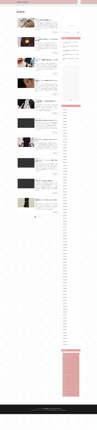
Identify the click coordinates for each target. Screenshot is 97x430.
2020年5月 (65, 326)
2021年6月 (65, 288)
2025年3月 (65, 159)
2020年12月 (65, 306)
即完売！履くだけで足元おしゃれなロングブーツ (46, 120)
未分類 (65, 383)
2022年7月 (65, 253)
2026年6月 (65, 115)
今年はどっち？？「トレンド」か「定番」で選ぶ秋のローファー (46, 161)
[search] (78, 32)
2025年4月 (65, 156)
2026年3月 (65, 124)
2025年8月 (65, 144)
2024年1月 (65, 200)
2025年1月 (65, 165)
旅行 (64, 380)
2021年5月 (65, 291)
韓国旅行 (65, 395)
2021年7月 (65, 285)
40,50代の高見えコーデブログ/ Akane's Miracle (52, 408)
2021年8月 (65, 282)
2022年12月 (65, 238)
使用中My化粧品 (67, 374)
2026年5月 (65, 118)
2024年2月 (65, 197)
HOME (18, 5)
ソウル (65, 365)
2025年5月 (65, 153)
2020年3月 (65, 332)
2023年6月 (65, 221)
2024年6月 (65, 185)
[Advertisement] (70, 18)
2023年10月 (65, 209)
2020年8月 (65, 317)
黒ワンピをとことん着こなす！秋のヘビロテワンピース (46, 140)
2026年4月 (65, 121)
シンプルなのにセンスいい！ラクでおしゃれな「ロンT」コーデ (71, 43)
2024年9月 (65, 177)
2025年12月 (65, 133)
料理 (64, 377)
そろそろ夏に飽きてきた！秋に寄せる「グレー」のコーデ (71, 51)
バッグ (65, 371)
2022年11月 (65, 241)
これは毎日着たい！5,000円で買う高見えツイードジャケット (46, 101)
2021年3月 (65, 297)
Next (39, 216)
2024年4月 (65, 191)
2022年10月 (65, 244)
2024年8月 (65, 180)
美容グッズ (66, 386)
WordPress (63, 409)
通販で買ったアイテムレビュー (69, 389)
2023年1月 (65, 235)
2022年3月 (65, 265)
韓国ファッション (67, 392)
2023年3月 (65, 229)
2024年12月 (65, 168)
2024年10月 (65, 174)
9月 (25, 5)
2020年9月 (65, 314)
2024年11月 (65, 171)
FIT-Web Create (53, 409)
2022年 (22, 5)
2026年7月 (65, 112)
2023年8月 (65, 215)
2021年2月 (65, 300)
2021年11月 (65, 273)
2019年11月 (65, 344)
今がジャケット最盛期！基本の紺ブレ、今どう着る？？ (46, 60)
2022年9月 (65, 247)
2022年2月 (65, 268)
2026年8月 (65, 109)
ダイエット (66, 368)
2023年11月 (65, 206)
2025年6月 (65, 150)
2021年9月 (65, 279)
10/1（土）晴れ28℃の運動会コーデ (43, 20)
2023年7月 (65, 218)
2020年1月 (65, 338)
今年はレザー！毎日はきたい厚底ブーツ (44, 180)
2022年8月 (65, 250)
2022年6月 (65, 256)
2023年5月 (65, 224)
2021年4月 (65, 294)
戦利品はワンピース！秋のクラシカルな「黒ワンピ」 (46, 200)
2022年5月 (65, 259)
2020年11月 (65, 309)
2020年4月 (65, 329)
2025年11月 (65, 136)
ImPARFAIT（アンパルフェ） (69, 354)
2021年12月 (65, 270)
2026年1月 (65, 130)
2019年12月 (65, 341)
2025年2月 (65, 162)
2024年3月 (65, 194)
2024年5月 (65, 188)
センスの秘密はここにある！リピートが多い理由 (71, 55)
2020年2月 (65, 335)
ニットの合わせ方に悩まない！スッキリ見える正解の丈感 (46, 40)
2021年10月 (65, 276)
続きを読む (55, 32)
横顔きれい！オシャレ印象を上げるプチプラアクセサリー (46, 81)
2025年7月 (65, 147)
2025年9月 (65, 141)
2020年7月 (65, 320)
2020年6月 (65, 323)
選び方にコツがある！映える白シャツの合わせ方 (71, 59)
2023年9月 (65, 212)
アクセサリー (66, 357)
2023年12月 (65, 203)
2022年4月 (65, 262)
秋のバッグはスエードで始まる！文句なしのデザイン (71, 47)
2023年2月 (65, 232)
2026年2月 (65, 127)
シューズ (65, 362)
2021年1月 (65, 303)
